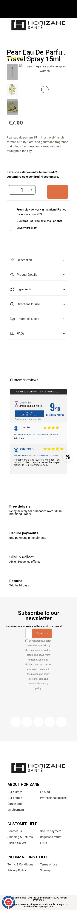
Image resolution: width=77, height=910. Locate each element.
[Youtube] (50, 722)
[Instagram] (27, 722)
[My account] (44, 36)
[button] (25, 36)
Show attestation (29, 413)
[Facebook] (15, 722)
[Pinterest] (38, 722)
